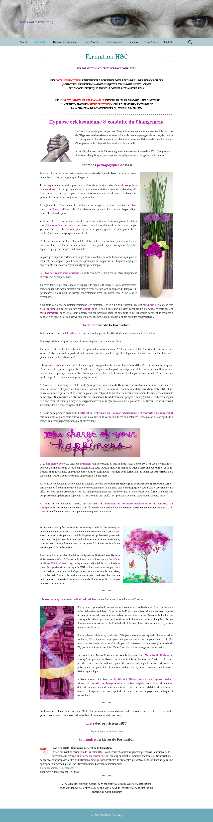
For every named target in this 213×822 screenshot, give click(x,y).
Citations (133, 41)
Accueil (23, 41)
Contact (168, 41)
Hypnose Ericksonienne (65, 41)
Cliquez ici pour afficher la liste (106, 731)
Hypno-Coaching (114, 41)
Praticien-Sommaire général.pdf (57, 767)
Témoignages (151, 41)
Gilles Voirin (40, 41)
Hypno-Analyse (91, 41)
